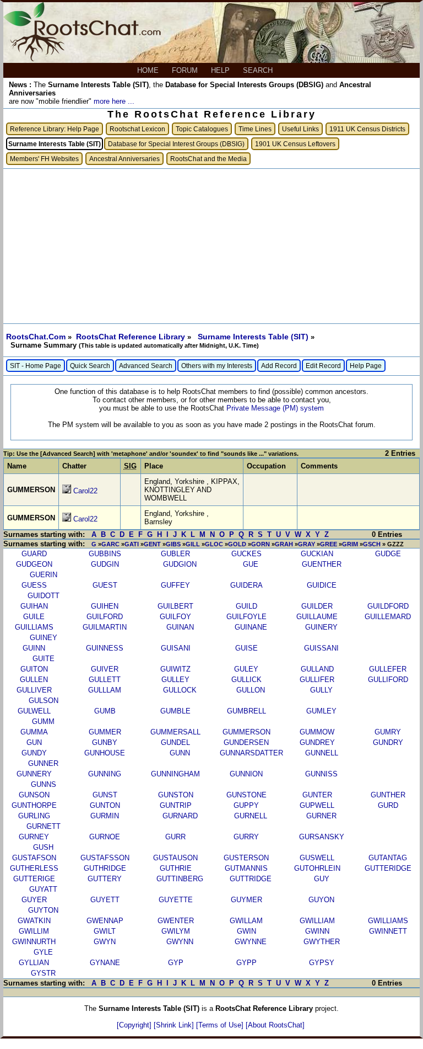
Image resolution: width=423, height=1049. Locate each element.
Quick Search (90, 365)
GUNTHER (388, 795)
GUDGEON (34, 564)
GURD (388, 805)
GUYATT (43, 889)
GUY (321, 879)
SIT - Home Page (35, 365)
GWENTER (176, 921)
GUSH (43, 847)
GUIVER (104, 669)
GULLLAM (104, 690)
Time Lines (255, 128)
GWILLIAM (317, 921)
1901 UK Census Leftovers (295, 143)
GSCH (372, 544)
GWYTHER (321, 942)
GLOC (214, 544)
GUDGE (388, 554)
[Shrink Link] (175, 1025)
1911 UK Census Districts (367, 128)
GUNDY (34, 753)
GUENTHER (321, 564)
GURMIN (104, 816)
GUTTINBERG (179, 879)
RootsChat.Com (36, 336)
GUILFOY (175, 617)
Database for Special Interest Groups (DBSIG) (176, 143)
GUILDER (317, 606)
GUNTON (105, 805)
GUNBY (104, 742)
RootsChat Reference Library (131, 336)
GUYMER (246, 900)
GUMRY (388, 732)
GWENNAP (104, 921)
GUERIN (43, 575)
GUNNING (104, 774)
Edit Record (323, 365)
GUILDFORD (388, 606)
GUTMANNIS (246, 868)
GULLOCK (180, 690)
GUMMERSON (246, 732)
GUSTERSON (246, 858)
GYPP (246, 963)
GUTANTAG (387, 858)
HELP (221, 70)
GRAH (284, 544)
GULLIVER (34, 690)
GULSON (43, 700)
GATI (131, 544)
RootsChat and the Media (208, 158)
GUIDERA (246, 585)
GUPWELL (317, 805)
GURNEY (34, 837)
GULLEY (175, 679)
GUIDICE (322, 585)
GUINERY (321, 627)
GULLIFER (317, 679)
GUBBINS (105, 554)
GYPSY (321, 963)
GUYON (321, 900)
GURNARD (180, 816)
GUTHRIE (176, 868)
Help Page (366, 365)
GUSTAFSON (34, 858)
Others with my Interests (216, 365)
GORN (260, 544)
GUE (250, 564)
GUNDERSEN (246, 742)
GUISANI (176, 648)
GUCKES (246, 554)
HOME (149, 70)
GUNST (105, 795)
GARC (110, 544)
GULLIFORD (388, 679)
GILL (193, 544)
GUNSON (34, 795)
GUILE (34, 617)
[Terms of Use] (221, 1025)
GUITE (43, 658)
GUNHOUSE (104, 753)
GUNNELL (321, 753)
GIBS (173, 544)
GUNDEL (175, 742)
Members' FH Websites (44, 158)
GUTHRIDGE (105, 868)
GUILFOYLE (246, 617)
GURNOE (104, 837)
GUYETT (105, 900)
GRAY (306, 544)
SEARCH (259, 70)
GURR (175, 837)
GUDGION (180, 564)
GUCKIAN (317, 554)
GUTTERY (105, 879)
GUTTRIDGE (251, 879)
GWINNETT (388, 931)
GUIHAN (34, 606)
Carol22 (85, 491)
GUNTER (317, 795)
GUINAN (180, 627)
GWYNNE (251, 942)
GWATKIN (34, 921)
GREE (328, 544)
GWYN (105, 942)
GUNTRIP (176, 805)
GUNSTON (175, 795)
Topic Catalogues (202, 128)
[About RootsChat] (275, 1025)
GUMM (43, 721)
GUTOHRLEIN (317, 868)
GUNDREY (317, 742)
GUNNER (43, 763)
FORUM (186, 70)
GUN (34, 742)
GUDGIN (105, 564)
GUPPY (246, 805)
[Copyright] (135, 1025)
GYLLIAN (34, 963)
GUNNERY (34, 774)
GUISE (246, 648)
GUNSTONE (246, 795)
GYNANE (105, 963)
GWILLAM (246, 921)
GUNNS (43, 784)
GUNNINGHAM (175, 774)
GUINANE (251, 627)
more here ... (114, 101)
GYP (175, 963)
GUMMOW (317, 732)
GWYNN (179, 942)
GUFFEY (175, 585)
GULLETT (105, 679)
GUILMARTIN (105, 627)
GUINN (34, 648)
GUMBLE (175, 711)
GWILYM (175, 931)
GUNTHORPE (34, 805)
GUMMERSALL (175, 732)
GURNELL (250, 816)
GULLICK (246, 679)
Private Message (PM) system (275, 408)
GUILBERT (175, 606)
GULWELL (34, 711)
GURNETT (43, 826)
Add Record (279, 365)
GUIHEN (104, 606)
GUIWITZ (175, 669)
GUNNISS (321, 774)
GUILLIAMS (34, 627)
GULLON (250, 690)
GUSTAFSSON (104, 858)
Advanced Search (145, 365)
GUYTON (43, 910)
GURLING (34, 816)
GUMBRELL (246, 711)
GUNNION (246, 774)
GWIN (246, 931)
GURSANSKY (321, 837)
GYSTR (43, 973)
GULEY (246, 669)
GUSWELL (317, 858)
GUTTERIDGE (388, 868)
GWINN (317, 931)
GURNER (321, 816)
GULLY (321, 690)
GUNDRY (388, 742)
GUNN (180, 753)
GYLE (43, 952)
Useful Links (300, 128)
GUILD (246, 606)
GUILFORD (104, 617)
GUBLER (175, 554)
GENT (152, 544)
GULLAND (317, 669)
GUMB (105, 711)
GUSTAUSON (175, 858)
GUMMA (34, 732)
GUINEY (43, 637)
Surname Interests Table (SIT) (254, 336)
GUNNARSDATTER (251, 753)
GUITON (34, 669)
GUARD (34, 554)
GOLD (237, 544)
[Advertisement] (211, 246)
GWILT (105, 931)
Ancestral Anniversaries (124, 158)
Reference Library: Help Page (54, 128)
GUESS (34, 585)
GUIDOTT (43, 596)
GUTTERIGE (34, 879)
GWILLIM (34, 931)
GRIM (350, 544)
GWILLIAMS (388, 921)
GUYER (34, 900)
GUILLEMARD (388, 617)
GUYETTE (176, 900)
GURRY (246, 837)
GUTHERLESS (34, 868)
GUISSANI (321, 648)
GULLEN (34, 679)
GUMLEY (321, 711)
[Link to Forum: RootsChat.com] (82, 59)
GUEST (105, 585)
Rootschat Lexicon (137, 128)
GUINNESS (104, 648)
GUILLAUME (317, 617)
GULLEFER (387, 669)
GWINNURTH (34, 942)
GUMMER (105, 732)
